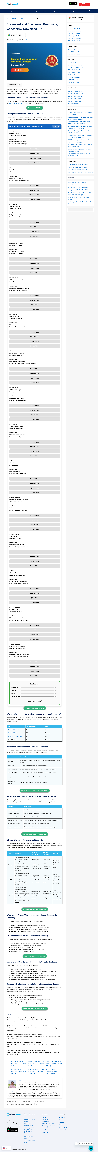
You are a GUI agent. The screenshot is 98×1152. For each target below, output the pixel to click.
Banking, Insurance (22, 103)
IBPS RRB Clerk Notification (76, 41)
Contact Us (62, 1120)
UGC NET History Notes (75, 98)
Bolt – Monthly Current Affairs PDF (78, 169)
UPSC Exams (27, 1138)
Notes (16, 1101)
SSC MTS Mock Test (73, 80)
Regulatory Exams (29, 1130)
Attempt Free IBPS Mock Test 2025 (78, 190)
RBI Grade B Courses (74, 50)
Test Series (45, 1119)
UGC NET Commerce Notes (75, 96)
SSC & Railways (16, 19)
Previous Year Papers (48, 1124)
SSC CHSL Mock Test (74, 77)
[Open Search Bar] (89, 11)
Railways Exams (28, 1125)
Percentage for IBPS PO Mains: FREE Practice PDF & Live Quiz (18, 1072)
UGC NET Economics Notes (75, 94)
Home (8, 19)
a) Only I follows (34, 149)
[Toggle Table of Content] (19, 84)
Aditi (26, 40)
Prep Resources (56, 11)
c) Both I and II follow (35, 158)
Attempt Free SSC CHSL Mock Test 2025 (79, 192)
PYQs (65, 11)
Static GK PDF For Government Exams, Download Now (52, 1072)
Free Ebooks (45, 1130)
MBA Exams (27, 1134)
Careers (61, 1122)
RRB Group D (18, 736)
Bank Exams (11, 1101)
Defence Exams (28, 1136)
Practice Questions (23, 1101)
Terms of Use (63, 1130)
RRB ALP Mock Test (73, 82)
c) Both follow (35, 231)
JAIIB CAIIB (46, 11)
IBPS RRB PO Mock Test (75, 70)
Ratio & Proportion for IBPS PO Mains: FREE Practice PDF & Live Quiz (36, 1072)
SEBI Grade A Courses (74, 54)
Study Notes (45, 1121)
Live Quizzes (73, 11)
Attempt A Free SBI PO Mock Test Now (34, 956)
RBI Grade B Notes (73, 103)
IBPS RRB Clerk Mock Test (75, 65)
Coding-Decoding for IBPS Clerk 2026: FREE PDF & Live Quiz (22, 1104)
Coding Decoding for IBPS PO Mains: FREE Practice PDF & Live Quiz (54, 1064)
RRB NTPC (11, 736)
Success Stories (46, 1128)
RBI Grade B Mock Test (74, 75)
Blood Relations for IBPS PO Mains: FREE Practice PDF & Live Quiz (36, 1064)
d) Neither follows (34, 199)
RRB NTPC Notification (74, 33)
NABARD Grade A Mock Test (76, 67)
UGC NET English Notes (75, 101)
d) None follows (34, 236)
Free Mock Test (83, 4)
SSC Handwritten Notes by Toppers (78, 164)
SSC (22, 11)
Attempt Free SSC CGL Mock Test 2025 (79, 187)
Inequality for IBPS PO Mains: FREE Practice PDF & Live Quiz (18, 1064)
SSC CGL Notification (74, 28)
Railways (29, 11)
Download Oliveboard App (75, 195)
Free (34, 107)
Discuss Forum (46, 1132)
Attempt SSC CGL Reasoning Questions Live (34, 834)
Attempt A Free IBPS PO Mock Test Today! (34, 1008)
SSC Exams (27, 1123)
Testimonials (63, 1125)
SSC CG (10, 729)
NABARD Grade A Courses (75, 52)
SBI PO (15, 733)
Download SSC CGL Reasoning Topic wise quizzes (34, 790)
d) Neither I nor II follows (35, 162)
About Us (62, 1117)
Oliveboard (12, 1092)
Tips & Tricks (42, 1101)
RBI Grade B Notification (75, 31)
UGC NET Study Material (75, 91)
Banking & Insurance (13, 11)
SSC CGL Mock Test (73, 62)
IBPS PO (10, 733)
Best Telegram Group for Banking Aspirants (80, 172)
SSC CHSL (16, 729)
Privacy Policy (63, 1127)
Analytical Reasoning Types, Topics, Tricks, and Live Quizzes (23, 1103)
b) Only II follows (35, 153)
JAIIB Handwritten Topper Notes (77, 167)
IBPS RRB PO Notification (75, 38)
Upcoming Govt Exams (48, 1126)
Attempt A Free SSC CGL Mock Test (34, 708)
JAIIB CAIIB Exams (29, 1132)
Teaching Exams (29, 1128)
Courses (44, 1117)
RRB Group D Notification (75, 36)
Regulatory (37, 11)
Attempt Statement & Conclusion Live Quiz (34, 909)
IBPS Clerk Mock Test (74, 72)
